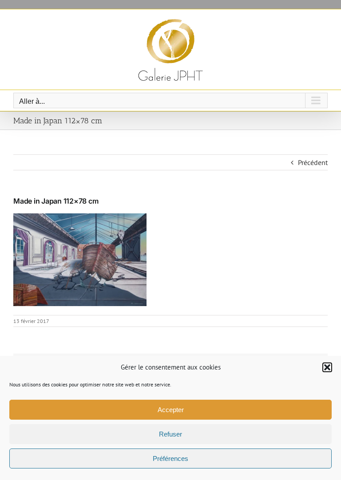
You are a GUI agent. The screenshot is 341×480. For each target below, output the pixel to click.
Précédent (313, 162)
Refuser (170, 434)
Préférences (170, 458)
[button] (327, 367)
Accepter (171, 409)
